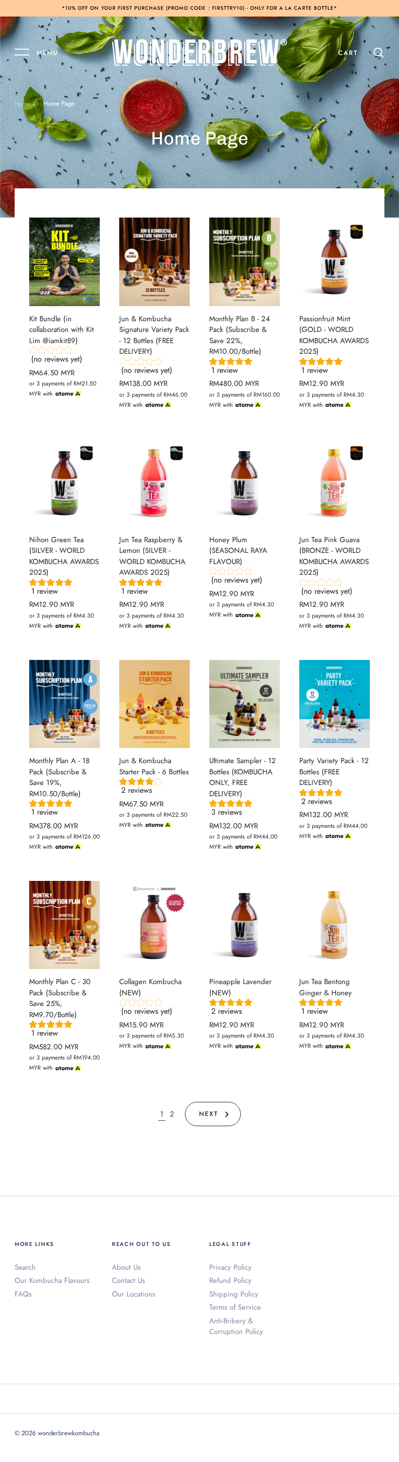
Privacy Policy (230, 1267)
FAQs (23, 1294)
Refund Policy (230, 1280)
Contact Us (128, 1280)
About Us (126, 1267)
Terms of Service (235, 1307)
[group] (64, 357)
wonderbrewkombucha (68, 1433)
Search (25, 1267)
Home (23, 104)
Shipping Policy (233, 1294)
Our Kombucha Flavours (52, 1280)
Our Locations (133, 1294)
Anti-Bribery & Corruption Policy (236, 1326)
